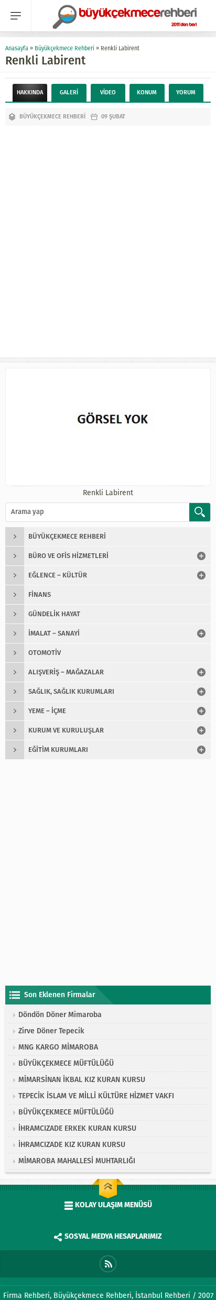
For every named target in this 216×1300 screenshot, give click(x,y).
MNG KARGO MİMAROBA (58, 1047)
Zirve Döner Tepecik (51, 1030)
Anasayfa (16, 48)
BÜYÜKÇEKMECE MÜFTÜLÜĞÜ (66, 1063)
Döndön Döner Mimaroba (60, 1014)
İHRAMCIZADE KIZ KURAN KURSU (71, 1144)
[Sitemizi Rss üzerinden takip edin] (108, 1264)
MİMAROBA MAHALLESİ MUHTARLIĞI (76, 1160)
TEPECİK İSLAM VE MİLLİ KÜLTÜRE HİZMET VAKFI (96, 1095)
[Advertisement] (108, 239)
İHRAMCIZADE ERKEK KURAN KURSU (77, 1128)
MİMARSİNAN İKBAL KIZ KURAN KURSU (81, 1079)
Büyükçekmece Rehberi (64, 48)
